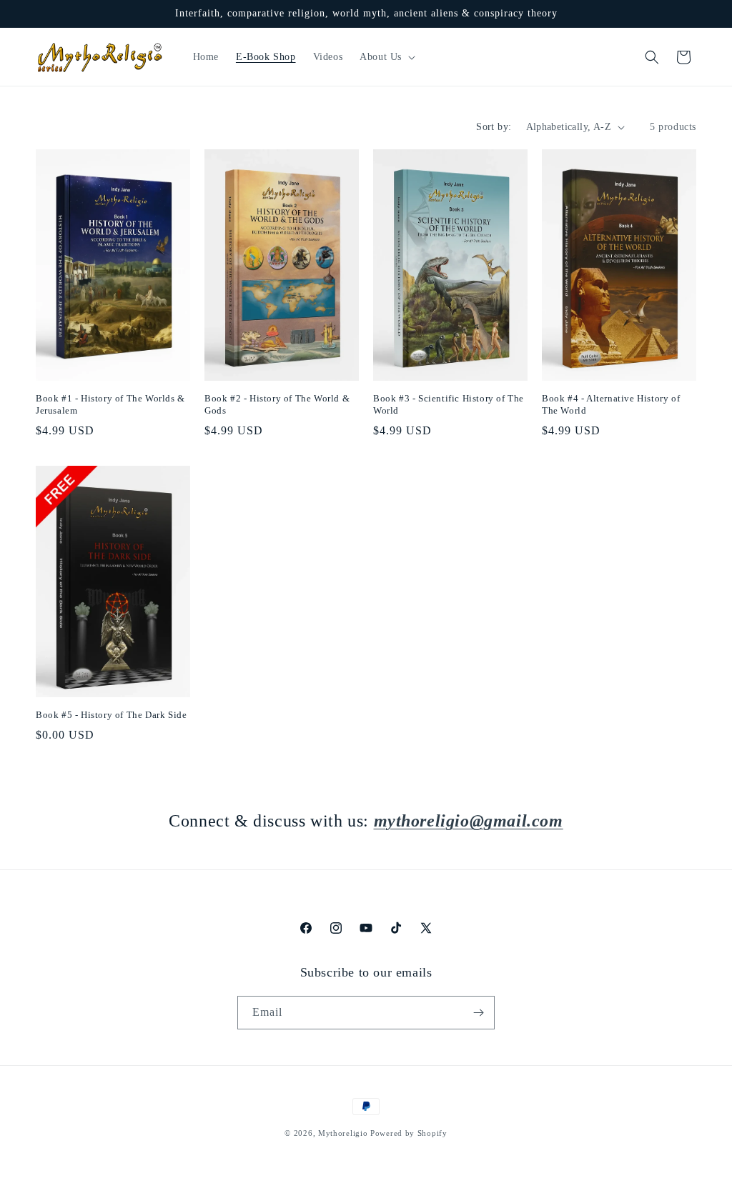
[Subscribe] (478, 1012)
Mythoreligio (342, 1133)
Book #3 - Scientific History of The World (448, 404)
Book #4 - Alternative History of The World (611, 404)
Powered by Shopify (408, 1133)
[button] (386, 57)
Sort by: (493, 126)
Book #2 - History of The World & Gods (277, 404)
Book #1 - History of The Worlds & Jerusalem (110, 404)
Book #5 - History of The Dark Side (111, 714)
